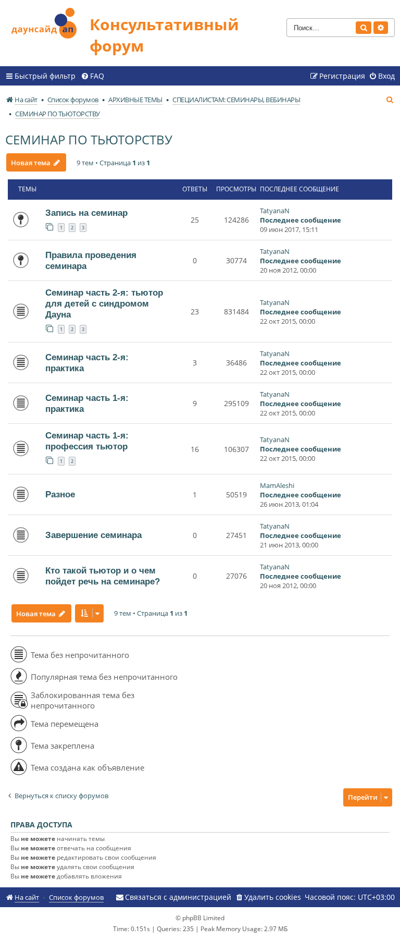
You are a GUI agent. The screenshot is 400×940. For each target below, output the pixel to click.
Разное (60, 494)
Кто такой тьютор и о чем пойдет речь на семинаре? (102, 576)
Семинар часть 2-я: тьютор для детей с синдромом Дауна (104, 303)
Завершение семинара (93, 535)
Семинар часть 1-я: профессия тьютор (87, 440)
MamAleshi (277, 485)
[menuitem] (92, 76)
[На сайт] (47, 22)
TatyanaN (275, 210)
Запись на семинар (86, 212)
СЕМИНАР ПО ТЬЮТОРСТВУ (88, 139)
